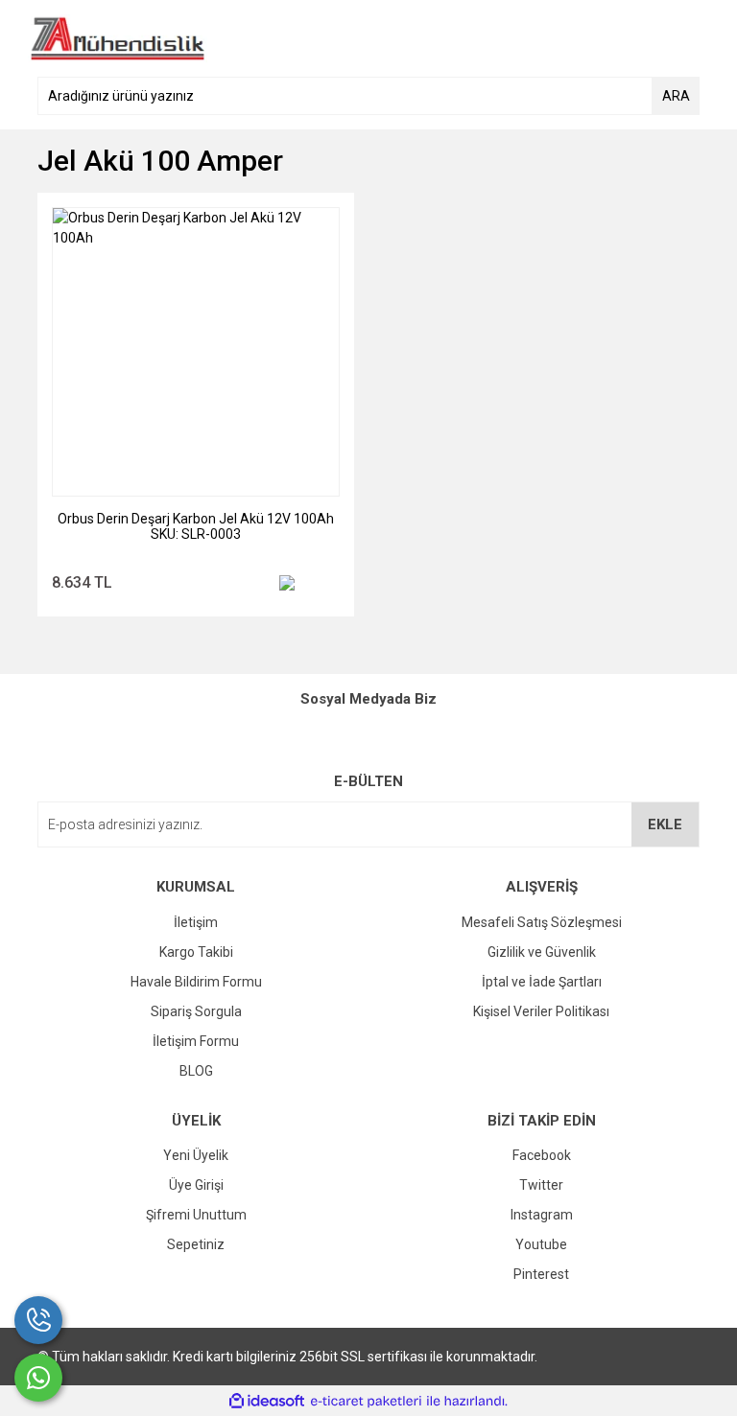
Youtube (541, 1244)
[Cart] (680, 38)
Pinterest (541, 1274)
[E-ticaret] (366, 1401)
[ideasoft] (266, 1401)
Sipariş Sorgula (196, 1011)
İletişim (196, 922)
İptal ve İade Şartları (542, 981)
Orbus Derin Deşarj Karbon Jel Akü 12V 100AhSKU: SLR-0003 (196, 526)
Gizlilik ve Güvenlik (541, 952)
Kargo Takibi (196, 952)
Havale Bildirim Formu (196, 981)
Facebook (541, 1155)
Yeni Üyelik (195, 1155)
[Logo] (117, 37)
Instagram (542, 1214)
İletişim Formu (196, 1041)
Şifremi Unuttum (196, 1214)
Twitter (541, 1185)
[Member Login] (642, 38)
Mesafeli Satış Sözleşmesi (542, 922)
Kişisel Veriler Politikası (541, 1011)
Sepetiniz (196, 1244)
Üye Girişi (196, 1185)
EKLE (665, 824)
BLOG (196, 1071)
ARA (676, 96)
